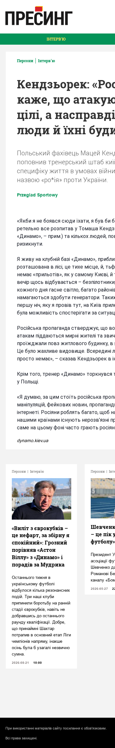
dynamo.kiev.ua (32, 440)
